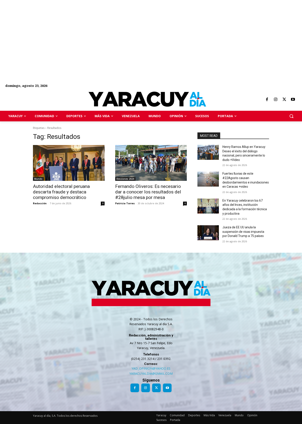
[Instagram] (275, 99)
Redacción (40, 203)
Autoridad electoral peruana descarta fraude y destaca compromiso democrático (61, 192)
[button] (291, 116)
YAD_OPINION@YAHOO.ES (151, 368)
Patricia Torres (125, 203)
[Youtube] (293, 99)
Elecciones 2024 (125, 178)
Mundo (38, 178)
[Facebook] (267, 99)
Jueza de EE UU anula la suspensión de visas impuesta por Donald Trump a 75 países (243, 231)
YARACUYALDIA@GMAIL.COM (151, 373)
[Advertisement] (132, 31)
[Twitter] (284, 99)
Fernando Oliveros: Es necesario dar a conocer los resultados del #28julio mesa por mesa (148, 192)
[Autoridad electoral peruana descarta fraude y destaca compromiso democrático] (69, 163)
